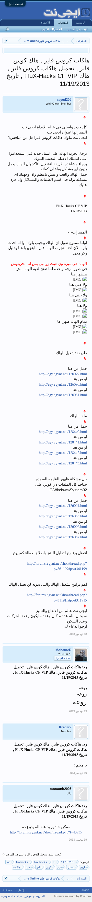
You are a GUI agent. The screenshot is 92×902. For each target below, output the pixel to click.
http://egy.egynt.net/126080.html (63, 384)
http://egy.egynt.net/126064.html (63, 505)
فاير (59, 867)
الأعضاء (45, 22)
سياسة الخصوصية (11, 896)
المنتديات (63, 22)
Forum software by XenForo (72, 896)
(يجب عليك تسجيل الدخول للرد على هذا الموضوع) (32, 854)
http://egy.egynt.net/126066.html (63, 526)
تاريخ (83, 867)
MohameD (63, 650)
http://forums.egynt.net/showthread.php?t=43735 (46, 832)
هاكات (16, 867)
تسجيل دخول (15, 3)
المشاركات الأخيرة (51, 29)
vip (8, 862)
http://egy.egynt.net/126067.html (63, 536)
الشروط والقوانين (34, 896)
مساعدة (7, 890)
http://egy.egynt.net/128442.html (63, 452)
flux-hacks (40, 862)
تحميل (70, 867)
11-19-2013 (68, 862)
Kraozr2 (65, 727)
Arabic (85, 890)
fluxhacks (22, 862)
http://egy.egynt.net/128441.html (63, 442)
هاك (28, 867)
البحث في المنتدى (77, 29)
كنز (38, 867)
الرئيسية (80, 22)
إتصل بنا (19, 890)
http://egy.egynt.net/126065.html (63, 516)
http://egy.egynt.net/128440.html (63, 431)
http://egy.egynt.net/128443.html (63, 463)
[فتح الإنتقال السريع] (5, 40)
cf (54, 862)
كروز (48, 867)
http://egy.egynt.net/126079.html (63, 373)
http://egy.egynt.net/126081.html (63, 394)
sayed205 (64, 100)
